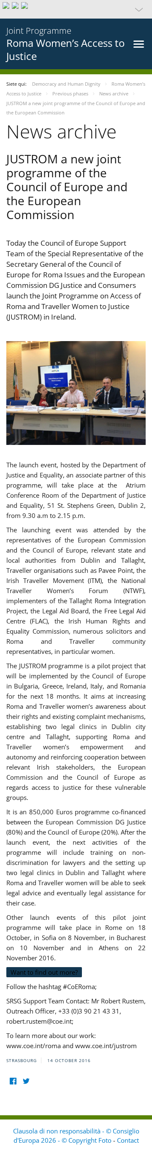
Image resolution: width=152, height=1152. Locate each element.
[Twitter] (26, 1081)
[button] (76, 9)
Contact (128, 1140)
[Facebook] (12, 1081)
